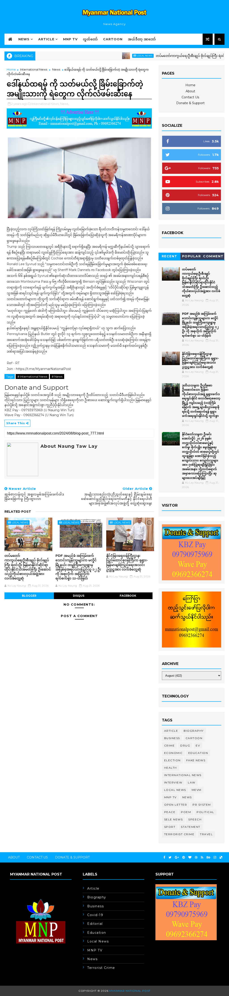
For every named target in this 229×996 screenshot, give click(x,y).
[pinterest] (183, 857)
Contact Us (190, 97)
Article (46, 39)
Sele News (173, 819)
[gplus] (177, 857)
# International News (32, 376)
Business (172, 738)
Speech (194, 819)
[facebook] (164, 857)
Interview (173, 782)
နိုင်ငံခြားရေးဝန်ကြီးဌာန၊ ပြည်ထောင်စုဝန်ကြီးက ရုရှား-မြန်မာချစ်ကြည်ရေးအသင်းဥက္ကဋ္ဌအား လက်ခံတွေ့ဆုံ (127, 562)
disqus (78, 595)
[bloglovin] (190, 857)
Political (205, 812)
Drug (185, 745)
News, (64, 103)
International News (33, 69)
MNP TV (70, 39)
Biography (194, 730)
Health (170, 767)
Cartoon (113, 39)
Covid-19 (95, 915)
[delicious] (220, 857)
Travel (206, 834)
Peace (170, 812)
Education (198, 753)
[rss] (202, 857)
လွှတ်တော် (90, 39)
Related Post (17, 512)
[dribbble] (196, 857)
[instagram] (214, 857)
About (190, 91)
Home (11, 69)
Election (172, 760)
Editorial (95, 924)
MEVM (196, 790)
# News (57, 376)
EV (198, 745)
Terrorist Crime (179, 834)
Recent (169, 256)
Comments (213, 257)
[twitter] (170, 857)
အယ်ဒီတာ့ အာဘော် (142, 39)
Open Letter (175, 804)
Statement (190, 826)
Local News (128, 55)
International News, (45, 103)
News (24, 39)
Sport (170, 826)
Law (191, 782)
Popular (191, 256)
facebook (128, 595)
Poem (186, 812)
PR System (202, 804)
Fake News (196, 760)
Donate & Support (190, 103)
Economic (173, 753)
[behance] (208, 857)
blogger (29, 595)
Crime (169, 745)
